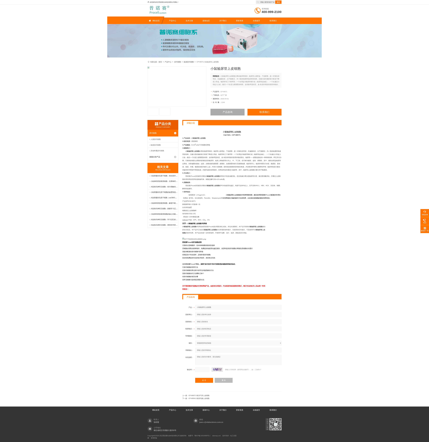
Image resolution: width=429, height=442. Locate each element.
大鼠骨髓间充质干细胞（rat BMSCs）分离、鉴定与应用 (164, 198)
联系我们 (273, 21)
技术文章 (189, 21)
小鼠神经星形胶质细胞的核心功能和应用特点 (164, 214)
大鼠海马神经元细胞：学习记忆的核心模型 (164, 219)
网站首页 (156, 21)
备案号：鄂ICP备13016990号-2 (199, 436)
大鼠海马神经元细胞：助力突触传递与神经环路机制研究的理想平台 (164, 187)
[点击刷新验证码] (217, 369)
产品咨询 (227, 112)
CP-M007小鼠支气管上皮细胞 (199, 395)
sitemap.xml (216, 436)
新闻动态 (206, 21)
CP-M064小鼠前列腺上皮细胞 (199, 398)
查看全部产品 (154, 157)
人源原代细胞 (156, 139)
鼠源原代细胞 (189, 62)
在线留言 (256, 21)
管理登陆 (154, 438)
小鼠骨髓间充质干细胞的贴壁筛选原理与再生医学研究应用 (164, 192)
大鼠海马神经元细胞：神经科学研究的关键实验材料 (164, 225)
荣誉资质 (239, 21)
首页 (160, 62)
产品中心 (172, 21)
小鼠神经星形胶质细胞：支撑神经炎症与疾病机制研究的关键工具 (164, 181)
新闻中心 (206, 410)
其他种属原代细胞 (157, 151)
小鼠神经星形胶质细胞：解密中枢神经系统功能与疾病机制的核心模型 (164, 203)
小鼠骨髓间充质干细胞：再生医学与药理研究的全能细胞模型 (164, 176)
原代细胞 (177, 62)
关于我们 (222, 21)
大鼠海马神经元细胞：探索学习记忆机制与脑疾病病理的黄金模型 (164, 209)
